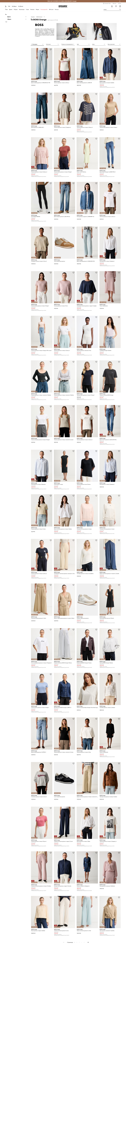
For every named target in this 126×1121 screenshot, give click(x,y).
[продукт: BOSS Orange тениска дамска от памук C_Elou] (87, 733)
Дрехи (10, 9)
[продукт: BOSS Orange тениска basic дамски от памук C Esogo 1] (110, 109)
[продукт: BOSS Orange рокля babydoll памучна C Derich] (110, 600)
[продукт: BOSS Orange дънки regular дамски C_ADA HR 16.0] (64, 198)
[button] (37, 44)
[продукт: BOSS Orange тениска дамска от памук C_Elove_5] (110, 198)
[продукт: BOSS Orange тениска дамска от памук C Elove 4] (41, 823)
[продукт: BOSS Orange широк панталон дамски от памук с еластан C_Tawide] (87, 778)
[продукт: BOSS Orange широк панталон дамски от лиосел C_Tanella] (110, 555)
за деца (14, 6)
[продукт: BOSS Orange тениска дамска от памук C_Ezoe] (41, 510)
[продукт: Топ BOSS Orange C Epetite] (110, 332)
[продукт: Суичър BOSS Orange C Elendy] (110, 644)
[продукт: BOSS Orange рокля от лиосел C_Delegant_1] (87, 867)
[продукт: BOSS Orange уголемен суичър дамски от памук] (87, 510)
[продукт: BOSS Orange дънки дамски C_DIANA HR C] (41, 109)
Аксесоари (21, 9)
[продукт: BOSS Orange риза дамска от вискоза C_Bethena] (110, 867)
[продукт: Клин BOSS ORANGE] (41, 198)
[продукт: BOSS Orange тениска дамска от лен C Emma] (87, 466)
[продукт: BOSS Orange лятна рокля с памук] (64, 466)
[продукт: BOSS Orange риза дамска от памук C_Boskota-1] (110, 243)
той (9, 6)
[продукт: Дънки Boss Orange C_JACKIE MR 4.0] (110, 153)
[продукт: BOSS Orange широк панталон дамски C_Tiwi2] (87, 912)
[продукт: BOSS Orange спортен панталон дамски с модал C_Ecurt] (64, 823)
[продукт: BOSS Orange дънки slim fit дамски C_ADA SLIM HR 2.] (110, 421)
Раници (57, 9)
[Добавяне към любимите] (51, 49)
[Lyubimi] (116, 6)
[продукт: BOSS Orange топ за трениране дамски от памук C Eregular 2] (41, 644)
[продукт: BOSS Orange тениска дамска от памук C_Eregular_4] (64, 109)
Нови (6, 9)
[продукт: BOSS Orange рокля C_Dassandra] (110, 733)
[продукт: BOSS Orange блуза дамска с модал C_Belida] (41, 912)
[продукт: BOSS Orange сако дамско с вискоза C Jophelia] (110, 912)
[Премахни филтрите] (120, 1)
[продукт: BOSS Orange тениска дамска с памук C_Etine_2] (64, 64)
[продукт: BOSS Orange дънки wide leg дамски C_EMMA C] (41, 733)
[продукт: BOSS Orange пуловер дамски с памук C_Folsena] (110, 689)
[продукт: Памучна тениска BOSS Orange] (110, 376)
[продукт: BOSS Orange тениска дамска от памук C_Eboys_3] (87, 109)
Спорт (27, 9)
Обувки (16, 9)
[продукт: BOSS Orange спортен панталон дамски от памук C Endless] (41, 867)
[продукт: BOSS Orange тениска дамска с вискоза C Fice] (87, 332)
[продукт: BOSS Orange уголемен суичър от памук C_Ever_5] (41, 243)
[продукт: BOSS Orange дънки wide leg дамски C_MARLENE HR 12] (87, 243)
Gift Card (51, 9)
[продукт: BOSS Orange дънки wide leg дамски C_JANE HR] (87, 64)
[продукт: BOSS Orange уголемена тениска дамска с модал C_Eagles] (87, 287)
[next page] (88, 942)
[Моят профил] (112, 6)
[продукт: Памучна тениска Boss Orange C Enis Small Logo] (87, 689)
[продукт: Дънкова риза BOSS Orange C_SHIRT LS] (64, 689)
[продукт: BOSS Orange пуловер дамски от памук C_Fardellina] (87, 555)
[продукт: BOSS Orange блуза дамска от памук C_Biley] (87, 823)
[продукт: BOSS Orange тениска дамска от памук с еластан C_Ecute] (64, 421)
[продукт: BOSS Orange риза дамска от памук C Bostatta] (41, 466)
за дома (20, 6)
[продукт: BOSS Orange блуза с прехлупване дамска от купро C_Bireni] (64, 600)
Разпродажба (44, 9)
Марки (37, 9)
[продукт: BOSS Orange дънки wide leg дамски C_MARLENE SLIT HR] (41, 64)
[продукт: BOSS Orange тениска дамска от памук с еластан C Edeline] (41, 376)
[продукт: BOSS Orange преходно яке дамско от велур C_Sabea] (110, 778)
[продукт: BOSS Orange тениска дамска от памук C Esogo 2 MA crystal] (41, 332)
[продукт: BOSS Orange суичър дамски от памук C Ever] (64, 287)
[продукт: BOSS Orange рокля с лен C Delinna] (87, 153)
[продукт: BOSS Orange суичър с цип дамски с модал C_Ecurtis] (64, 867)
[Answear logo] (63, 6)
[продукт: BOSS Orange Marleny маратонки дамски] (87, 600)
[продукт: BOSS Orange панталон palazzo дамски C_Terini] (41, 600)
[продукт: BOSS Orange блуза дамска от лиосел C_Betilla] (110, 64)
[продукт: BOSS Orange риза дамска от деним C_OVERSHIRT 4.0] (87, 198)
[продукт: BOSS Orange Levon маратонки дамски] (64, 243)
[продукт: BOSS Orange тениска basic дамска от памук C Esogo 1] (64, 153)
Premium (32, 9)
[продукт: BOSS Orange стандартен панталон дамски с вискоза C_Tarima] (64, 555)
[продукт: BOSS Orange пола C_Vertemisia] (110, 287)
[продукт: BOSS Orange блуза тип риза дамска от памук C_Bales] (64, 510)
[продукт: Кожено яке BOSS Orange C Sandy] (87, 644)
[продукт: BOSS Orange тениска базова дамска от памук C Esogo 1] (41, 421)
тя (5, 6)
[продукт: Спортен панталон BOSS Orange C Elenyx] (64, 644)
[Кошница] (120, 6)
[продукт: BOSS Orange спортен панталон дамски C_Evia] (64, 912)
